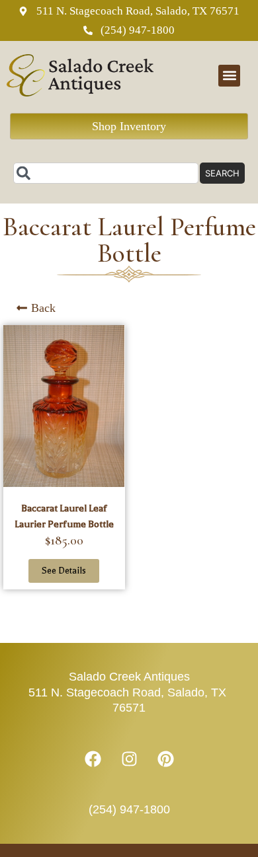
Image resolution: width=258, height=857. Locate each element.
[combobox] (105, 173)
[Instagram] (129, 759)
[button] (229, 76)
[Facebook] (92, 759)
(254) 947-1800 (129, 809)
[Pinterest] (165, 759)
